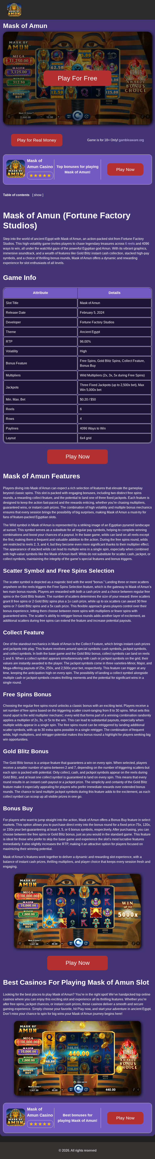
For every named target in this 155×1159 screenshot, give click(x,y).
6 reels (130, 243)
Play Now (125, 169)
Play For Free (77, 78)
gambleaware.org (131, 140)
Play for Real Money (36, 140)
